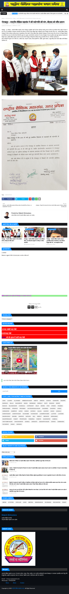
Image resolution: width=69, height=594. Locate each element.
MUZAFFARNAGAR (7, 419)
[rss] (18, 436)
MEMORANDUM (39, 502)
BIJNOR (58, 403)
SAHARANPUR (46, 419)
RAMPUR (39, 419)
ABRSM (4, 502)
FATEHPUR (15, 408)
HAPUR (20, 411)
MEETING (30, 502)
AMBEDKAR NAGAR (27, 400)
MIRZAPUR (46, 416)
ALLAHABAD (17, 400)
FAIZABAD (60, 406)
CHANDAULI (22, 406)
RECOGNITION (56, 502)
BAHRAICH (5, 403)
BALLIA (11, 403)
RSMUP (64, 502)
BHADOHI (51, 403)
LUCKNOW (60, 413)
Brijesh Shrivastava (7, 25)
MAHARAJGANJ (6, 416)
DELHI (37, 406)
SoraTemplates (10, 591)
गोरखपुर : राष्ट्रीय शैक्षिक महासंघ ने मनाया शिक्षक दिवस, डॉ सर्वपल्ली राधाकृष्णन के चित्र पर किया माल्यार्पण (34, 240)
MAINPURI (21, 416)
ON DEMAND (48, 502)
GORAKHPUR (8, 18)
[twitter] (18, 440)
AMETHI (36, 400)
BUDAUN (5, 406)
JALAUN (39, 411)
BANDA (26, 403)
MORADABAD (54, 416)
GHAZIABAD (45, 408)
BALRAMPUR (18, 403)
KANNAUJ (58, 411)
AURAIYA (48, 400)
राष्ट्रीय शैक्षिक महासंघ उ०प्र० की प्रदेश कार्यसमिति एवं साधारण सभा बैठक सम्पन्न (35, 13)
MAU (34, 416)
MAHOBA (14, 416)
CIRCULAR (18, 502)
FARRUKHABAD (6, 408)
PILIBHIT (16, 419)
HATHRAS (33, 411)
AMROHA (42, 400)
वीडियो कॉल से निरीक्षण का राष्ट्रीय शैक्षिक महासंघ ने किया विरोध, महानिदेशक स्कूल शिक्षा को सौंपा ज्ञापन (29, 460)
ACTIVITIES (11, 502)
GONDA (59, 408)
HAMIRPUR (14, 411)
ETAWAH (53, 406)
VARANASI (19, 424)
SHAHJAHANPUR (18, 421)
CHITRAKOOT (30, 406)
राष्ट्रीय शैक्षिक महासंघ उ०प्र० (18, 588)
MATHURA (28, 416)
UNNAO (12, 424)
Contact (22, 582)
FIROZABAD (22, 408)
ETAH (48, 406)
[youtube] (51, 440)
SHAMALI (27, 421)
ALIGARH (9, 400)
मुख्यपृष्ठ (3, 18)
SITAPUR (53, 421)
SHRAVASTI (34, 421)
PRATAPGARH (23, 419)
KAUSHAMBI (26, 413)
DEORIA (43, 406)
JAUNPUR (46, 411)
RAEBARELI (31, 419)
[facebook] (51, 436)
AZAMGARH (56, 400)
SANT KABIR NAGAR (7, 421)
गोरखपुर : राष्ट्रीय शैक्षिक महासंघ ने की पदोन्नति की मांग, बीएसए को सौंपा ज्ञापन (12, 239)
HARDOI (26, 411)
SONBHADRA (61, 421)
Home (7, 582)
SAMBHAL (54, 419)
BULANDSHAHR (13, 406)
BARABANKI (32, 403)
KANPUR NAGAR (17, 413)
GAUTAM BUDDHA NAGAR (34, 408)
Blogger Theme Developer (27, 591)
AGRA (4, 400)
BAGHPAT (63, 400)
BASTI (45, 403)
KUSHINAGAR (34, 413)
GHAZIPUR (52, 408)
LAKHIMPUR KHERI (44, 413)
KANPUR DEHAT (6, 413)
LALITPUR (53, 413)
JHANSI (52, 411)
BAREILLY (40, 403)
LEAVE (24, 502)
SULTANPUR (6, 424)
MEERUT (39, 416)
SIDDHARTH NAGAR (44, 421)
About (14, 582)
